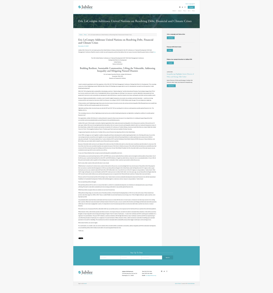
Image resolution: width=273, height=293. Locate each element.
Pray (184, 10)
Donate (191, 7)
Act (189, 10)
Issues (179, 10)
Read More (171, 85)
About (174, 10)
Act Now (170, 37)
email (85, 283)
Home (80, 34)
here (154, 52)
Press (193, 10)
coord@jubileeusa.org (150, 275)
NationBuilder (191, 283)
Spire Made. (178, 283)
